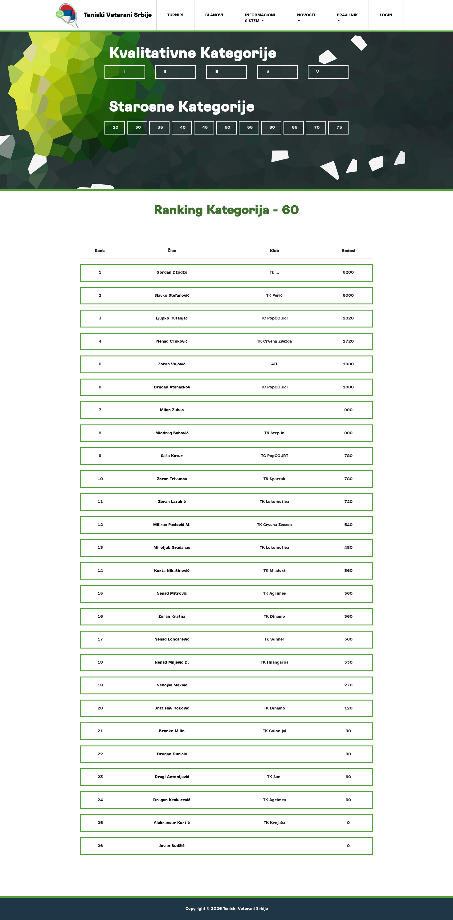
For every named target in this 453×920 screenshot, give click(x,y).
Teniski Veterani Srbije (119, 15)
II (165, 72)
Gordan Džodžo (172, 273)
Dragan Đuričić (172, 754)
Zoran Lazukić (172, 502)
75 (339, 128)
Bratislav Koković (171, 708)
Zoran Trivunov (172, 479)
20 (115, 128)
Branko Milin (172, 731)
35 (160, 128)
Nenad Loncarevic (171, 639)
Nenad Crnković (172, 341)
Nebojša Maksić (172, 685)
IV (267, 72)
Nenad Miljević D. (172, 663)
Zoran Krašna (171, 617)
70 (317, 128)
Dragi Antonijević (172, 777)
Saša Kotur (172, 456)
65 (294, 128)
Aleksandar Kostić (172, 823)
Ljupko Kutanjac (172, 318)
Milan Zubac (172, 410)
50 (227, 128)
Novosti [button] (306, 15)
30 (138, 128)
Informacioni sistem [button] (260, 18)
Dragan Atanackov (172, 387)
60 (272, 128)
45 (205, 128)
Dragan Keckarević (171, 800)
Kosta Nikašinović (172, 571)
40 (183, 128)
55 (250, 128)
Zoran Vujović (172, 364)
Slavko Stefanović (172, 296)
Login (386, 15)
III (216, 72)
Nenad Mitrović (172, 594)
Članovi (214, 15)
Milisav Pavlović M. (171, 525)
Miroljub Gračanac (171, 548)
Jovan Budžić (172, 846)
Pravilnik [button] (347, 15)
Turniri (175, 15)
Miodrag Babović (172, 433)
